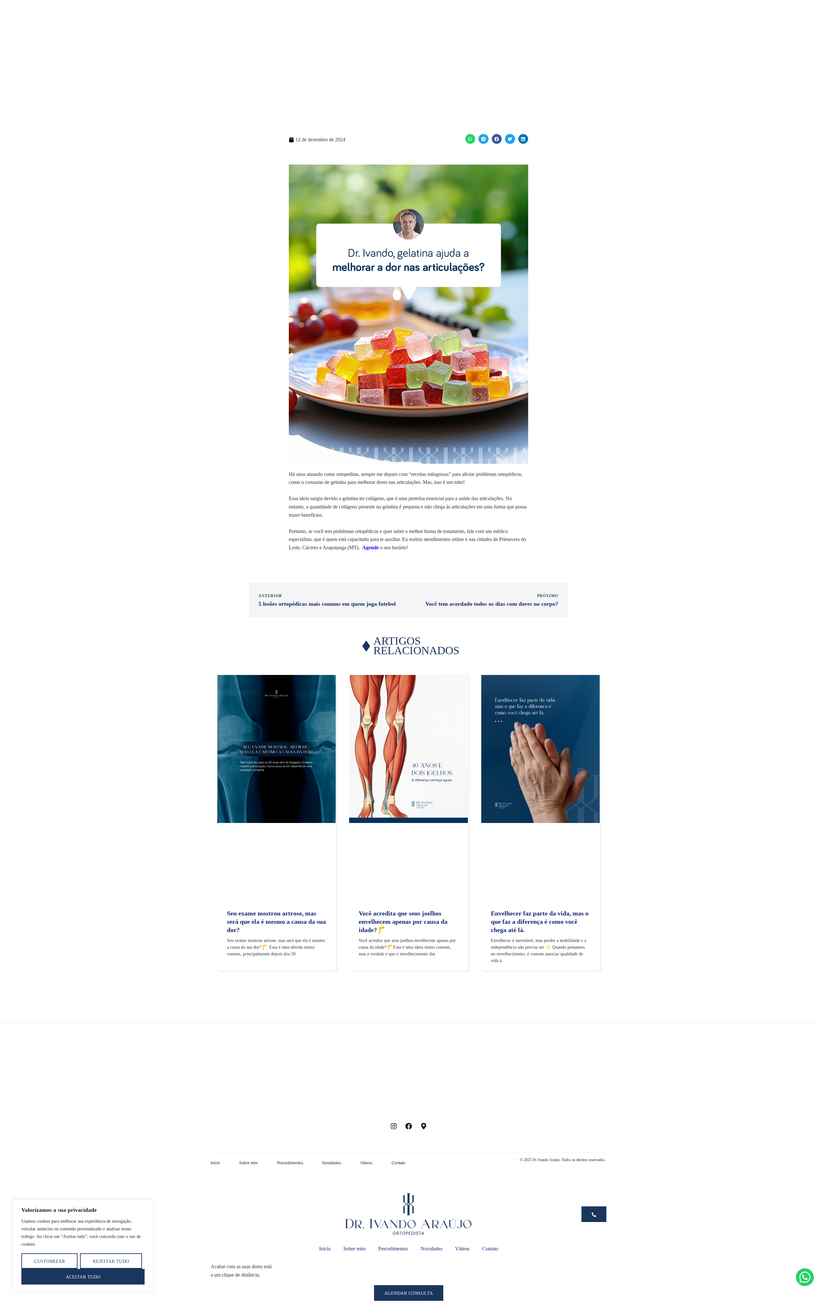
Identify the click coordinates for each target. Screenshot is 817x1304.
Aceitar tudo (83, 1277)
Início (215, 1163)
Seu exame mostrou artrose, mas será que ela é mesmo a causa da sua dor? (276, 921)
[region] (83, 1245)
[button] (470, 139)
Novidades (331, 1163)
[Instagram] (393, 1126)
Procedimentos (290, 1163)
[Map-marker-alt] (423, 1126)
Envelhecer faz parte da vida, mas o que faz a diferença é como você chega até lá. (539, 921)
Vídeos (366, 1163)
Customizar (49, 1261)
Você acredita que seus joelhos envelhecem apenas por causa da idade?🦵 (403, 921)
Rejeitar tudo (111, 1261)
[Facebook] (408, 1126)
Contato (398, 1163)
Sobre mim (248, 1163)
